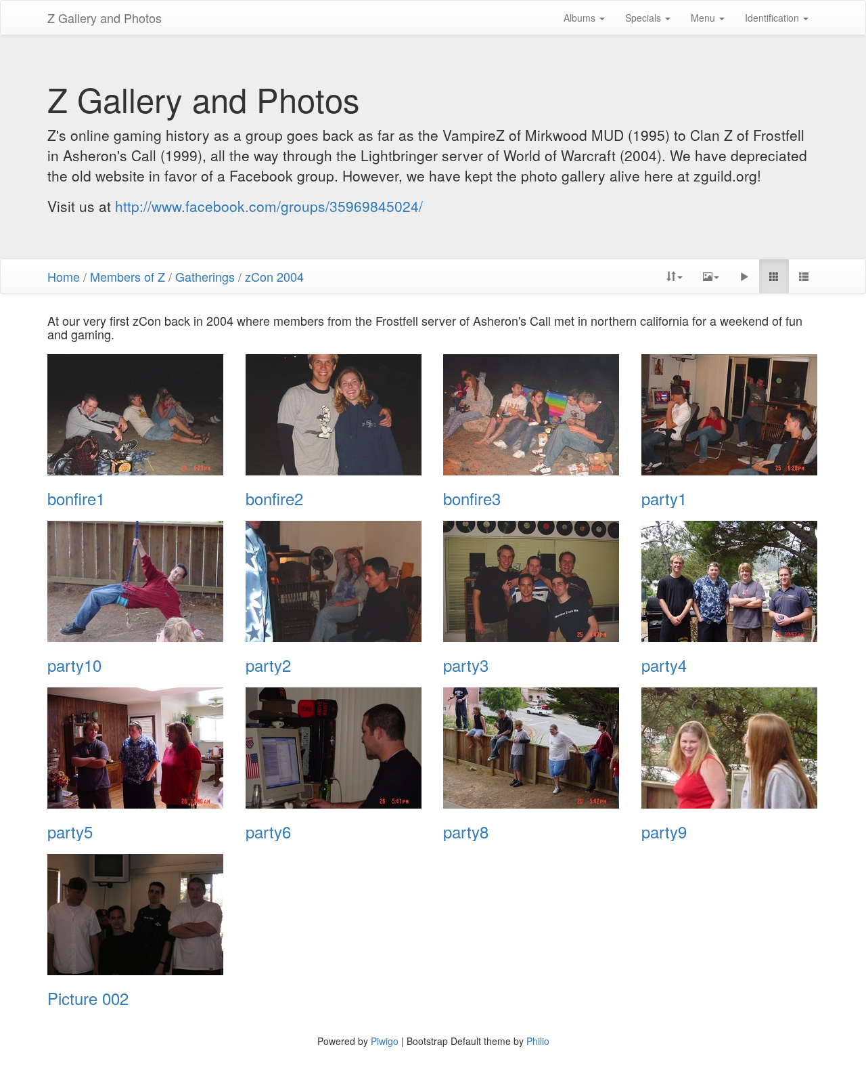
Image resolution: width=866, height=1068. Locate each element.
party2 (268, 665)
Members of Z (127, 276)
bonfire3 (472, 498)
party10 (74, 665)
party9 (664, 831)
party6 (268, 831)
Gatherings (205, 276)
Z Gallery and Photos (104, 17)
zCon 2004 (274, 276)
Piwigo (384, 1041)
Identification (773, 17)
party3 (465, 665)
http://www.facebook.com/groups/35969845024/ (269, 206)
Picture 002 (88, 998)
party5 (70, 831)
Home (63, 276)
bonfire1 (76, 498)
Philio (537, 1041)
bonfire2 (274, 498)
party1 (664, 498)
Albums (581, 17)
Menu (704, 17)
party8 (465, 831)
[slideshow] (744, 276)
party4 (664, 665)
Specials (644, 17)
